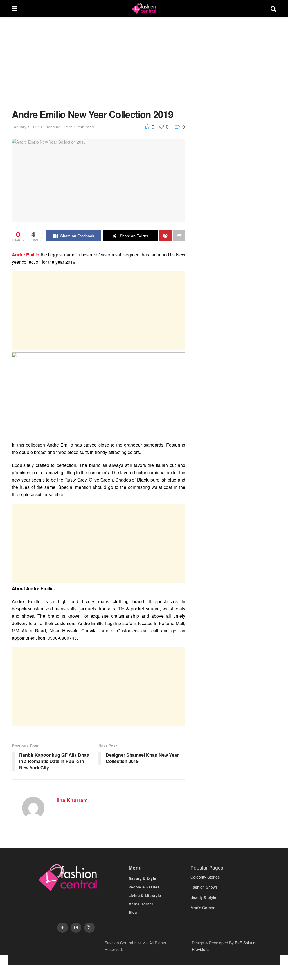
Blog (133, 912)
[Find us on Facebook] (62, 928)
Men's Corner (202, 907)
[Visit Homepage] (144, 8)
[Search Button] (273, 8)
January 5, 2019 (27, 126)
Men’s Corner (141, 903)
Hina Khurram (71, 800)
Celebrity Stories (205, 877)
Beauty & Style (142, 878)
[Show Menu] (14, 8)
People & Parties (144, 887)
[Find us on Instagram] (76, 928)
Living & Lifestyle (145, 895)
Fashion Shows (204, 887)
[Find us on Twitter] (89, 928)
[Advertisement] (98, 67)
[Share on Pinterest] (165, 235)
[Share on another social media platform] (179, 235)
